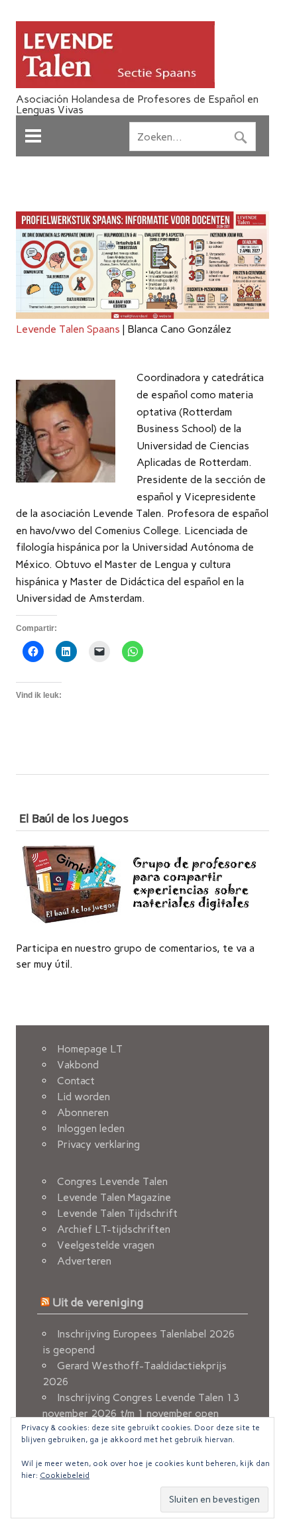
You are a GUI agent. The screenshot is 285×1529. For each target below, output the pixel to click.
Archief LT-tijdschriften (113, 1229)
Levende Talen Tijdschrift (117, 1213)
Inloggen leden (91, 1128)
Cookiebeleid (64, 1475)
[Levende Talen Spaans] (115, 84)
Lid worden (83, 1096)
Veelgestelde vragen (105, 1245)
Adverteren (84, 1261)
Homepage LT (90, 1049)
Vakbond (78, 1064)
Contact (76, 1080)
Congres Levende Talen (112, 1181)
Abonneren (83, 1112)
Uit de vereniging (97, 1302)
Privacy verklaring (98, 1144)
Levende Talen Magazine (114, 1197)
